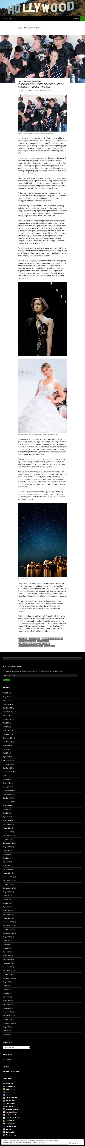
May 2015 (6, 993)
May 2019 (6, 813)
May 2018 (6, 858)
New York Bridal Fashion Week (52, 638)
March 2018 (7, 865)
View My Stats (14, 1071)
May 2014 (6, 1034)
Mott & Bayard (34, 638)
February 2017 (7, 914)
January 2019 (7, 828)
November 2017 (8, 880)
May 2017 (6, 903)
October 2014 (7, 1019)
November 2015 (8, 971)
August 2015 (7, 982)
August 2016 (7, 937)
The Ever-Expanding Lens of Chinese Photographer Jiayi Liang (41, 85)
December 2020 (8, 764)
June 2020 (6, 779)
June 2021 (6, 753)
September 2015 (8, 978)
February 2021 (7, 760)
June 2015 (6, 989)
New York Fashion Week (27, 641)
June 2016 (6, 944)
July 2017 (6, 895)
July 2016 (6, 941)
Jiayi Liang (23, 638)
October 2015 (7, 974)
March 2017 (7, 911)
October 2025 (7, 708)
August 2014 (7, 1027)
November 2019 (8, 794)
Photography (44, 643)
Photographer (43, 641)
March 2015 (7, 1001)
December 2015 (8, 967)
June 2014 (6, 1031)
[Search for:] (42, 659)
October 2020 (7, 768)
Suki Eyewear (49, 646)
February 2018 (7, 869)
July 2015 (6, 986)
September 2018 (8, 843)
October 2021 (7, 742)
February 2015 (7, 1004)
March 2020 (7, 783)
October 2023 (7, 719)
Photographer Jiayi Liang (28, 643)
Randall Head (34, 90)
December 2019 (8, 790)
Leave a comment (47, 90)
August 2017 (7, 892)
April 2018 (6, 862)
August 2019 (7, 805)
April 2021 (6, 757)
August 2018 (7, 847)
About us (76, 19)
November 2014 (8, 1016)
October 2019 (7, 798)
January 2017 (7, 918)
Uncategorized (35, 81)
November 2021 (8, 738)
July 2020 (6, 775)
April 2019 (6, 817)
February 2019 (7, 824)
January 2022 (7, 734)
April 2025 (6, 715)
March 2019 (7, 820)
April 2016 (6, 952)
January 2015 (7, 1008)
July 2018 (6, 850)
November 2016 (8, 926)
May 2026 (6, 697)
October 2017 (7, 884)
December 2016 (8, 922)
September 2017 (8, 888)
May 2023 (6, 723)
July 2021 (6, 749)
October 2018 (7, 839)
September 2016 (8, 933)
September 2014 (8, 1023)
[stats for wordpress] (6, 1071)
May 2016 (6, 948)
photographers (23, 81)
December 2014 (8, 1012)
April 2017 (6, 907)
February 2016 (7, 959)
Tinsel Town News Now (9, 19)
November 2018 (8, 835)
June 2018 (6, 854)
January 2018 (7, 873)
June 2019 (6, 809)
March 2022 (7, 730)
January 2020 (7, 787)
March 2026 (7, 704)
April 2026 (6, 700)
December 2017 (8, 877)
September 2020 (8, 772)
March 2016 (7, 956)
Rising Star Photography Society (31, 646)
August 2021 (7, 745)
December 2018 (8, 832)
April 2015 (6, 997)
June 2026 (6, 693)
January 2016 (7, 963)
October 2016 (7, 929)
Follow (6, 680)
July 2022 (6, 727)
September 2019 (8, 802)
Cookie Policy (41, 1142)
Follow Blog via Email (12, 666)
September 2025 (8, 712)
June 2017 (6, 899)
